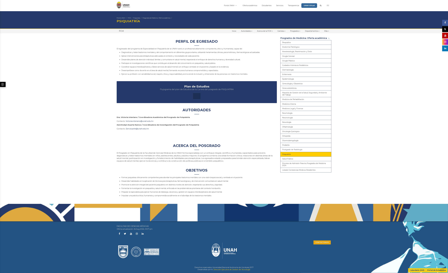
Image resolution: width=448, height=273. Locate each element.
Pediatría (285, 145)
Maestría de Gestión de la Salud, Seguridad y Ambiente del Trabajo (304, 94)
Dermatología (288, 70)
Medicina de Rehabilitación (293, 99)
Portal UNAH (229, 5)
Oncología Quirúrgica (290, 131)
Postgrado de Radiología (292, 150)
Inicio (234, 31)
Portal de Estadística (436, 270)
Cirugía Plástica (288, 61)
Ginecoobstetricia (289, 88)
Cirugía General (288, 56)
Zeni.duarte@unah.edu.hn (137, 129)
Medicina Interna (289, 104)
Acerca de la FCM (265, 31)
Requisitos (286, 42)
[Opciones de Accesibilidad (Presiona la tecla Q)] (3, 84)
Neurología (286, 122)
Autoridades (246, 31)
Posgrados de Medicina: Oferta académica (156, 18)
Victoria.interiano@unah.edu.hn (139, 121)
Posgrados (136, 18)
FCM (129, 18)
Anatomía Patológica (290, 47)
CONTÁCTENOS (322, 242)
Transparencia (293, 5)
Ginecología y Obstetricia (292, 84)
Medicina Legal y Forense (292, 109)
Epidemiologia (288, 79)
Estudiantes (266, 5)
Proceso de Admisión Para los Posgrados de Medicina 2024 (304, 164)
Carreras (281, 31)
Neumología (287, 113)
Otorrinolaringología (290, 140)
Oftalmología (287, 127)
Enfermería (286, 74)
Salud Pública (287, 159)
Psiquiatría (286, 154)
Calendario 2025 (417, 270)
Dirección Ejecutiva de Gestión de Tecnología (231, 269)
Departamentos (312, 31)
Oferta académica (250, 5)
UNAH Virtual (309, 5)
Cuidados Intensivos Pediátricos (295, 65)
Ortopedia (286, 136)
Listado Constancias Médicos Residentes (298, 170)
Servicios (279, 5)
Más (326, 31)
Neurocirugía (287, 118)
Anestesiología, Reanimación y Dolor (297, 51)
